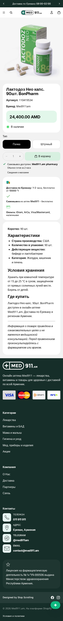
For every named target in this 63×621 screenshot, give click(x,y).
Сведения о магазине (18, 172)
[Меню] (4, 12)
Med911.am (18, 608)
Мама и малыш (12, 432)
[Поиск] (11, 12)
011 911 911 (19, 519)
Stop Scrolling (25, 597)
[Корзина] (59, 12)
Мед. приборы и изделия (18, 445)
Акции (6, 451)
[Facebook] (52, 598)
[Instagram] (58, 598)
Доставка (8, 480)
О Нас (6, 474)
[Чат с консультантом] (55, 605)
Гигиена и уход (12, 439)
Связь (6, 493)
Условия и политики (14, 615)
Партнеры (9, 487)
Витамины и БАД (13, 426)
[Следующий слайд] (59, 3)
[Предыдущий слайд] (3, 3)
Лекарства (9, 420)
